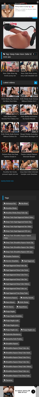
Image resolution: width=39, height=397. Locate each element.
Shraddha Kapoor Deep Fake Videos (18, 366)
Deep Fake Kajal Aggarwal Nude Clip (18, 222)
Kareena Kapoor (11, 297)
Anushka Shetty (11, 208)
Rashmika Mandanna (13, 334)
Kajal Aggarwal (29, 261)
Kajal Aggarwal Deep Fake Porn (17, 274)
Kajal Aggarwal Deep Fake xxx (16, 288)
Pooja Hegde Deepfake (14, 316)
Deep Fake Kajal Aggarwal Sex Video (18, 226)
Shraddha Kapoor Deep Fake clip (17, 348)
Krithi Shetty (24, 302)
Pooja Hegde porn (12, 325)
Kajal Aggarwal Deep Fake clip (16, 265)
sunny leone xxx (7, 181)
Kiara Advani (10, 302)
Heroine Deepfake (12, 261)
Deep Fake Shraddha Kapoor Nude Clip (19, 242)
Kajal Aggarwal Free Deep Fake (17, 293)
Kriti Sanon (9, 307)
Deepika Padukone (12, 256)
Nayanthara (23, 307)
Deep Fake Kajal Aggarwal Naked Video (19, 217)
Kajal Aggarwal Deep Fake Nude (17, 270)
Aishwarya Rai (11, 203)
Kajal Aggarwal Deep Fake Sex (16, 279)
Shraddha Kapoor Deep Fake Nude (18, 352)
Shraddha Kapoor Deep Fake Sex (17, 362)
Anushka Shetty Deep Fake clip (16, 213)
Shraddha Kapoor (12, 343)
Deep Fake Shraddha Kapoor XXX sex (19, 252)
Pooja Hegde (10, 311)
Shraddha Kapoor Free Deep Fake (18, 375)
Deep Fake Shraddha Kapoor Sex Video (19, 247)
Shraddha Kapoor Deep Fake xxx (17, 371)
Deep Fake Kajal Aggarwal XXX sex (18, 231)
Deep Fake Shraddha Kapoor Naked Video (17, 237)
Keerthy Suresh (28, 297)
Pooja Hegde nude (12, 320)
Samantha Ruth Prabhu (14, 339)
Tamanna (9, 380)
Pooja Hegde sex (12, 330)
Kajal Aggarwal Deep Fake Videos (17, 284)
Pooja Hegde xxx (29, 330)
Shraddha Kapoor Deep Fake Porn (18, 357)
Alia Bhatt (24, 203)
